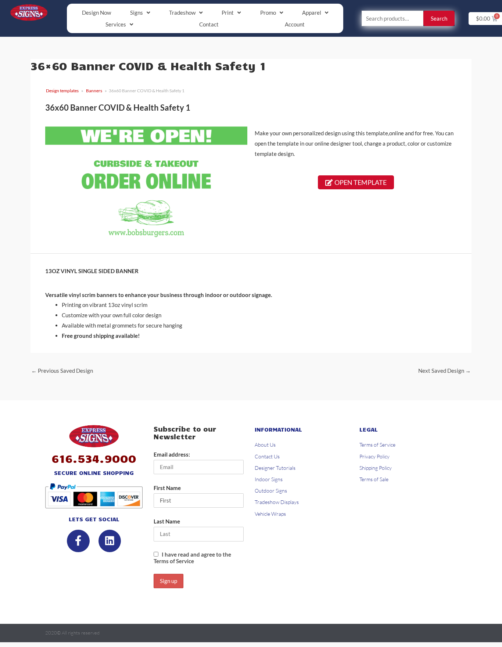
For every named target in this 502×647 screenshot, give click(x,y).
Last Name (167, 521)
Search (439, 18)
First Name (167, 488)
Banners (94, 90)
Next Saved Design (444, 370)
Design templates (62, 90)
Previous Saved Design (62, 370)
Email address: (172, 454)
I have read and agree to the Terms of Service (192, 557)
